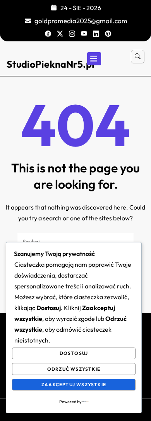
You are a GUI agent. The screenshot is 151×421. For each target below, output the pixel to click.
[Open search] (137, 56)
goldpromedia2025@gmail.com (80, 21)
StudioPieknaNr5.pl (50, 64)
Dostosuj (74, 353)
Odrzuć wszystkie (73, 369)
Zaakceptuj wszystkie (73, 384)
